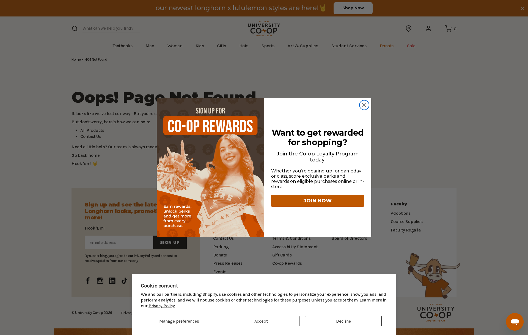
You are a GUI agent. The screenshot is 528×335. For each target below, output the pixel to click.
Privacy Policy (374, 305)
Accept (261, 321)
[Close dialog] (364, 105)
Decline (343, 321)
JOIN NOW (318, 201)
